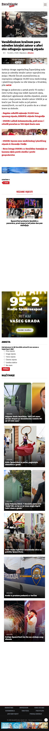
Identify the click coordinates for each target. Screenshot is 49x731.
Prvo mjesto (10, 351)
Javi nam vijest (13, 714)
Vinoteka (25, 711)
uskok (6, 183)
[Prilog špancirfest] (24, 725)
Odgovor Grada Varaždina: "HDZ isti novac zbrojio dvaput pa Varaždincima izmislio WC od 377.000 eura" (23, 418)
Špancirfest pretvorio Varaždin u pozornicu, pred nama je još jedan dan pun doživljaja (24, 223)
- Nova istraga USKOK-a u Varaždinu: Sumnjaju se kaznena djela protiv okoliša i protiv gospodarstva (24, 152)
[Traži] (30, 4)
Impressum (23, 708)
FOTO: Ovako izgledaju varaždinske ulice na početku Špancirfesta (23, 551)
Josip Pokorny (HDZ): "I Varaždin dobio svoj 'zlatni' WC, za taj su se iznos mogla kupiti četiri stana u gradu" (23, 506)
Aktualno (31, 53)
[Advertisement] (24, 258)
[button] (3, 212)
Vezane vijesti (24, 191)
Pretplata (40, 711)
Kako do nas (39, 708)
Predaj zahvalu (36, 714)
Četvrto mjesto (11, 360)
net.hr (9, 85)
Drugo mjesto (11, 354)
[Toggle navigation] (45, 5)
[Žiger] (24, 132)
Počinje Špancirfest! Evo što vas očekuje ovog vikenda (24, 638)
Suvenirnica (10, 711)
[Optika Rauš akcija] (24, 61)
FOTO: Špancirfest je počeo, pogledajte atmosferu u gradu (21, 463)
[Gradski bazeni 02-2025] (24, 170)
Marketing (9, 708)
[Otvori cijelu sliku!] (24, 24)
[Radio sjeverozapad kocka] (24, 314)
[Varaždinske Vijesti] (10, 4)
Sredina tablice (11, 363)
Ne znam (9, 365)
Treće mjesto (10, 357)
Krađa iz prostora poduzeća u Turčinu (21, 595)
